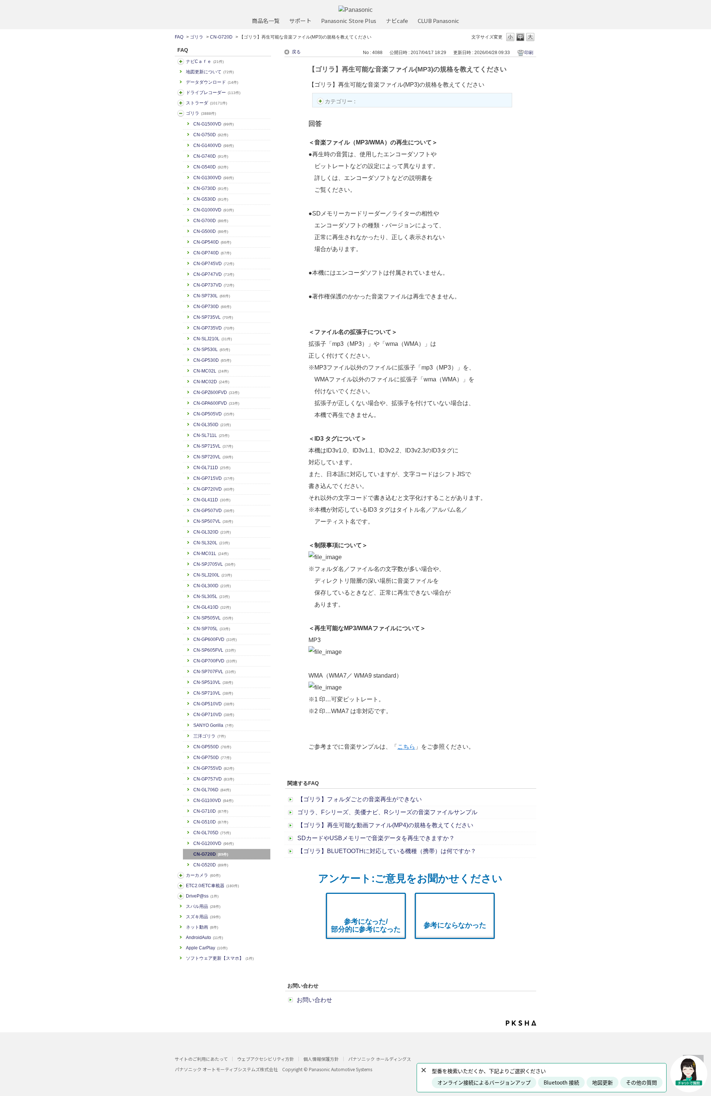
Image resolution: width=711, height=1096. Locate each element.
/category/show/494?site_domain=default (180, 875)
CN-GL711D (211, 467)
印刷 (528, 52)
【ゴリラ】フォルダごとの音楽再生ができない (359, 799)
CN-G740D (210, 156)
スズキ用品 (203, 916)
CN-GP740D (212, 252)
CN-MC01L (210, 553)
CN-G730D (210, 188)
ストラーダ (206, 103)
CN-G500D (210, 231)
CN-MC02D (211, 381)
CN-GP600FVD (215, 639)
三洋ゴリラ (209, 736)
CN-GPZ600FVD (216, 392)
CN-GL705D (212, 832)
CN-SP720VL (213, 457)
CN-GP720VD (213, 489)
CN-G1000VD (213, 210)
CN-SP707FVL (214, 671)
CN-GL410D (212, 607)
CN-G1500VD (213, 124)
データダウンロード (212, 82)
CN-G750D (210, 134)
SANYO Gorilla (213, 725)
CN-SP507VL (213, 521)
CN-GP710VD (213, 714)
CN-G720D (221, 37)
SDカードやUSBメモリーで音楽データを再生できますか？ (376, 838)
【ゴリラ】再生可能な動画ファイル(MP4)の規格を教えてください (385, 825)
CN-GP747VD (213, 274)
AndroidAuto (204, 937)
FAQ (179, 37)
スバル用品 (203, 906)
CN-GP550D (212, 746)
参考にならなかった (455, 925)
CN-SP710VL (213, 693)
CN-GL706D (212, 789)
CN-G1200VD (213, 843)
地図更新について (210, 71)
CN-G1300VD (213, 177)
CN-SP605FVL (214, 650)
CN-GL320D (212, 532)
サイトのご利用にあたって (201, 1059)
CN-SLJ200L (212, 575)
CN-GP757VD (213, 779)
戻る (296, 51)
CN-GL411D (211, 499)
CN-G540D (210, 167)
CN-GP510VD (213, 703)
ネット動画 (202, 927)
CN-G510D (210, 822)
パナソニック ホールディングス (379, 1059)
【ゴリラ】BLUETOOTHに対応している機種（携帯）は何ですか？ (386, 851)
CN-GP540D (212, 242)
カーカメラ (203, 875)
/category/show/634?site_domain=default (180, 92)
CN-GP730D (212, 306)
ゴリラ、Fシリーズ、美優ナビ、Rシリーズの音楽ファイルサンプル (387, 812)
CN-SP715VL (213, 446)
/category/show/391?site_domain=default (180, 103)
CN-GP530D (212, 360)
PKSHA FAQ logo (521, 1023)
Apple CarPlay (206, 947)
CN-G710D (210, 811)
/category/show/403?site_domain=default (180, 896)
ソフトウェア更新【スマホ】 (220, 958)
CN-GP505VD (213, 414)
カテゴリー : (341, 101)
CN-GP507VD (213, 510)
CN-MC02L (210, 371)
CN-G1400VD (213, 145)
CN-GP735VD (213, 328)
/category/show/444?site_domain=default (180, 885)
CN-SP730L (211, 295)
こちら (406, 747)
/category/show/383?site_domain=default (180, 113)
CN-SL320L (211, 542)
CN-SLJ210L (212, 338)
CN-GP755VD (213, 768)
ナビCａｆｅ (205, 61)
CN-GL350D (212, 424)
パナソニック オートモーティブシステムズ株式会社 (226, 1069)
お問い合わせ (314, 1000)
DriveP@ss (202, 896)
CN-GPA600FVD (216, 403)
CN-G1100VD (213, 800)
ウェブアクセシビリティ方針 (265, 1059)
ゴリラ (196, 37)
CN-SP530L (211, 349)
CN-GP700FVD (215, 661)
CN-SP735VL (213, 317)
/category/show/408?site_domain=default (180, 61)
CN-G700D (210, 220)
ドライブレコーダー (213, 92)
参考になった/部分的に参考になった (366, 925)
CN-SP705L (211, 628)
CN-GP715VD (213, 478)
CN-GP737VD (213, 285)
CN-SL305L (211, 596)
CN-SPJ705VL (214, 564)
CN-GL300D (212, 585)
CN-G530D (210, 199)
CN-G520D (210, 865)
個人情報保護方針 (321, 1059)
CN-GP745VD (213, 263)
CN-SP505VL (213, 618)
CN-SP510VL (213, 682)
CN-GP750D (212, 757)
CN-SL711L (211, 435)
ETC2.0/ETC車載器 (212, 885)
